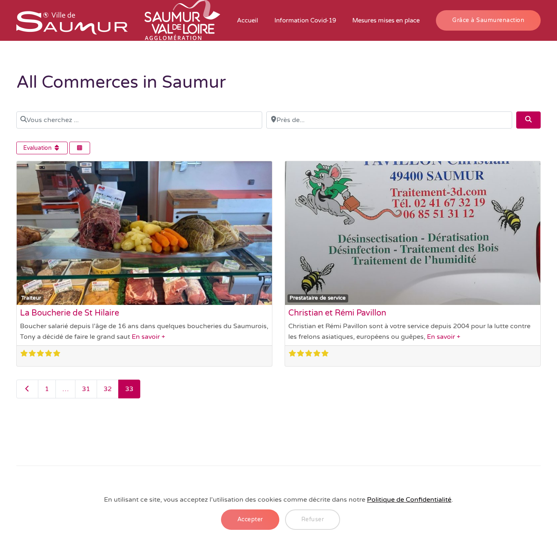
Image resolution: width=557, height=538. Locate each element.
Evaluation (38, 148)
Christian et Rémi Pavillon (337, 313)
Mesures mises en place (386, 20)
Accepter (250, 519)
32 (108, 389)
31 (86, 389)
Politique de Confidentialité (409, 500)
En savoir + (148, 337)
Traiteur (31, 298)
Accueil (247, 20)
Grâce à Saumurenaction (488, 20)
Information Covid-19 (305, 20)
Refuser (312, 519)
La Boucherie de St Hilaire (69, 313)
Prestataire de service (318, 298)
